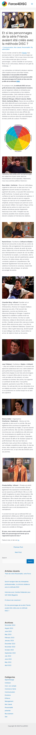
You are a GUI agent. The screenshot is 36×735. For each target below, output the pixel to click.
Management (9, 701)
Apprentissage (9, 680)
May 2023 (8, 634)
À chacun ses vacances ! (13, 600)
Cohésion (8, 683)
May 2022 (8, 662)
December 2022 (10, 643)
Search (4, 558)
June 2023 (8, 631)
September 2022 (10, 653)
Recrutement (9, 713)
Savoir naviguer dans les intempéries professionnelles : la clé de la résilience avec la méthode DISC (17, 584)
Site (6, 716)
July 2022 (8, 656)
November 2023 (10, 625)
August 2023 (9, 628)
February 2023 (9, 637)
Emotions (8, 695)
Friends (24, 53)
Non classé (17, 47)
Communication (8, 47)
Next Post (18, 552)
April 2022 (8, 665)
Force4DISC (17, 4)
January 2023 (9, 640)
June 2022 (8, 659)
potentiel (7, 710)
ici (18, 540)
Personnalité (26, 47)
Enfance (7, 698)
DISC (18, 81)
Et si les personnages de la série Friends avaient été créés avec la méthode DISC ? (17, 607)
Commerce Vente (10, 689)
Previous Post (18, 547)
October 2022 (9, 650)
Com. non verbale (10, 686)
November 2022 (10, 647)
